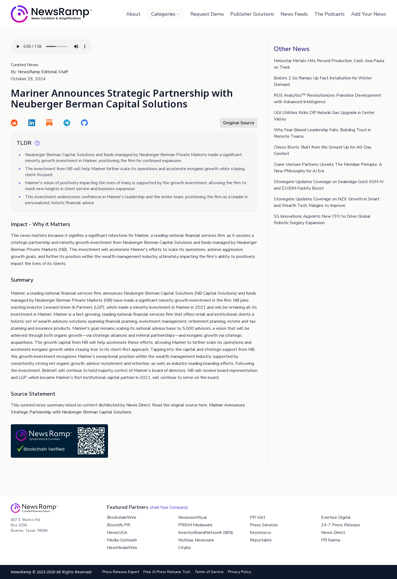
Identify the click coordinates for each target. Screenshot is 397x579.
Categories (163, 14)
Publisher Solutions (252, 14)
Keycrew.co (260, 533)
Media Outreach (122, 540)
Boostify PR (118, 525)
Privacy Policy (239, 571)
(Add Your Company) (169, 507)
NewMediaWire (122, 548)
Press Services (264, 525)
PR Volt (257, 517)
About (133, 14)
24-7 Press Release (340, 525)
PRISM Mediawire (195, 525)
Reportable (261, 540)
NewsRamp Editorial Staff (43, 72)
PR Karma (330, 540)
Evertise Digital (336, 517)
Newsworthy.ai (192, 517)
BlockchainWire (121, 517)
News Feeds (294, 14)
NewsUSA (117, 533)
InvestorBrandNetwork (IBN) (205, 533)
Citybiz (184, 548)
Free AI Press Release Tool (166, 571)
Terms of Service (209, 571)
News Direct (138, 405)
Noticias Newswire (196, 540)
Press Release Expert (120, 571)
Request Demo (207, 14)
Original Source (238, 123)
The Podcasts (329, 14)
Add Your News (368, 14)
